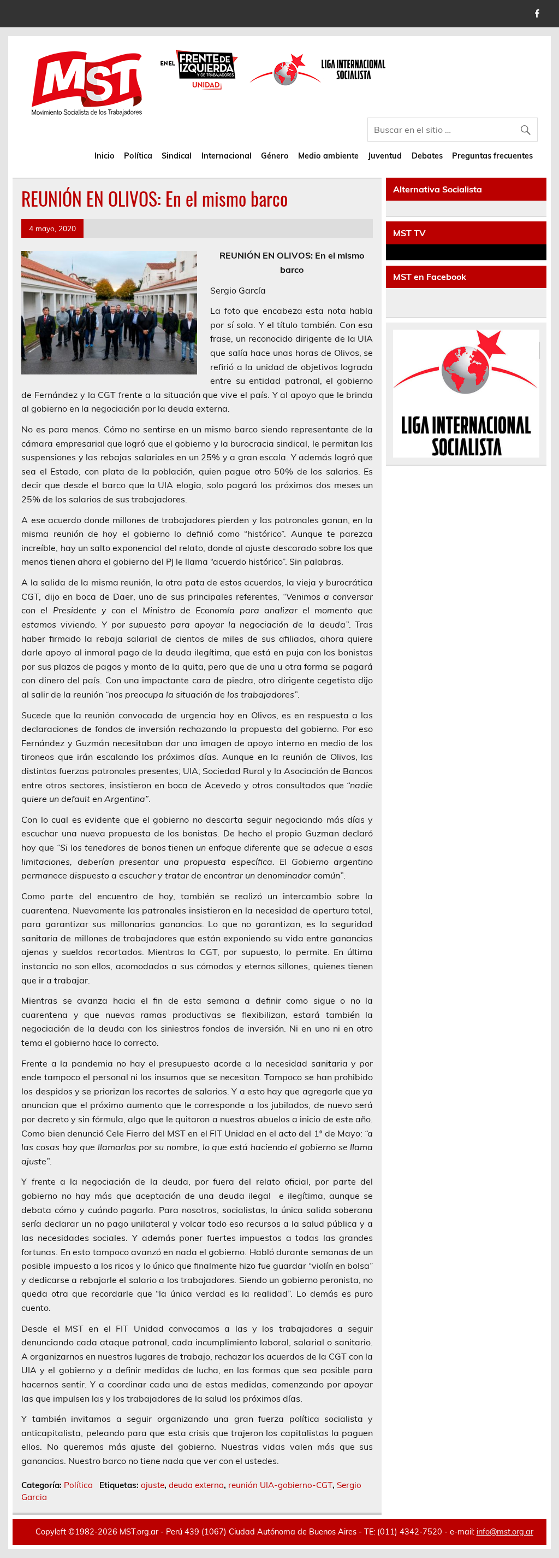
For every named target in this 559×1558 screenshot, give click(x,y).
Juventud (385, 156)
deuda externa (196, 1485)
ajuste (152, 1485)
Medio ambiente (328, 156)
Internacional (226, 156)
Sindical (177, 156)
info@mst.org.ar (505, 1532)
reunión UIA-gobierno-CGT (280, 1485)
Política (138, 156)
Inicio (104, 156)
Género (275, 156)
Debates (427, 156)
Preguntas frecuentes (492, 156)
